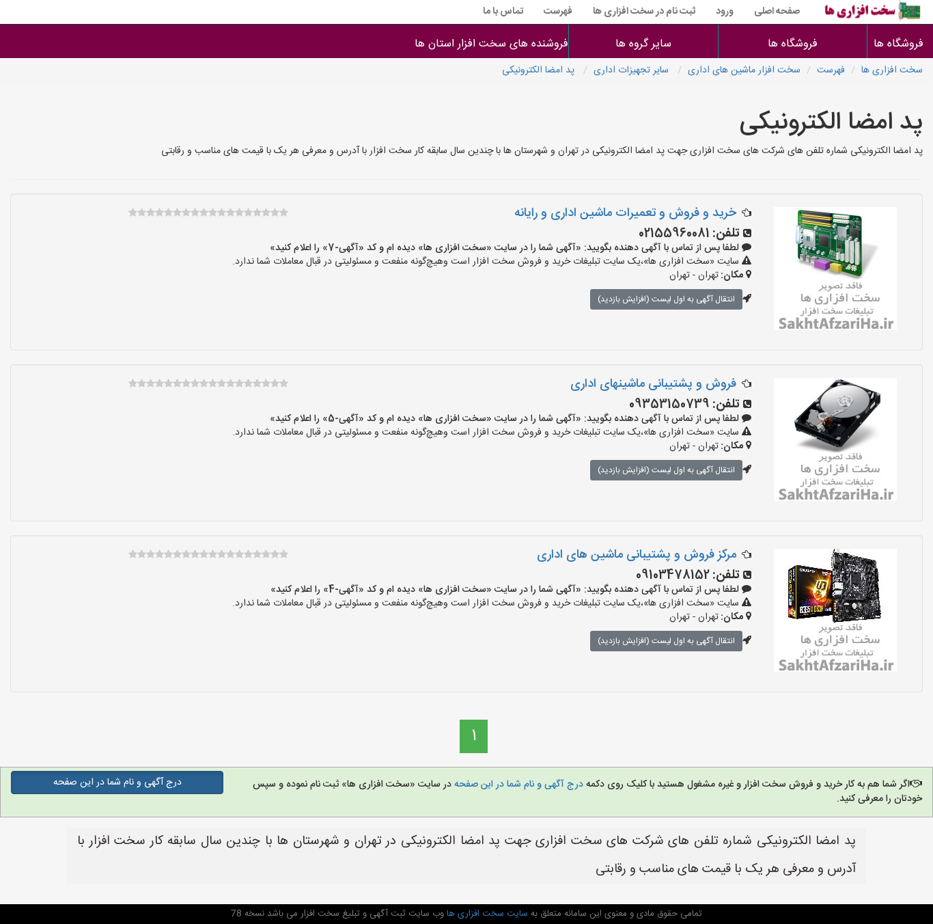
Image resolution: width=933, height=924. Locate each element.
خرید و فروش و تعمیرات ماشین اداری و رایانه (625, 213)
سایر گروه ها (643, 44)
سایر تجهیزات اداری (632, 70)
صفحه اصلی (777, 11)
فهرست (558, 11)
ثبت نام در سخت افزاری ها (644, 11)
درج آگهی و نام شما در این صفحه (517, 784)
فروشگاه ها (900, 44)
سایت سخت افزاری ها (486, 913)
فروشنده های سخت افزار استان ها (494, 44)
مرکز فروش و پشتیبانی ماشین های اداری (636, 555)
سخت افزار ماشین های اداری (744, 70)
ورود (725, 11)
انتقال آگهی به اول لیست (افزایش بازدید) (666, 299)
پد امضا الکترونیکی (539, 70)
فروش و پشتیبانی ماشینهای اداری (653, 384)
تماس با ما (503, 11)
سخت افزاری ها (892, 70)
